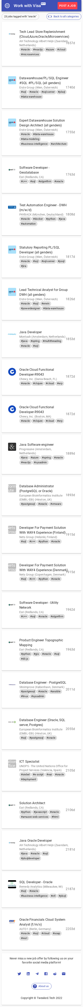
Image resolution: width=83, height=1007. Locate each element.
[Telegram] (37, 973)
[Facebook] (46, 973)
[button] (64, 16)
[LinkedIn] (28, 973)
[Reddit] (54, 973)
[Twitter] (19, 973)
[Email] (63, 973)
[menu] (7, 5)
